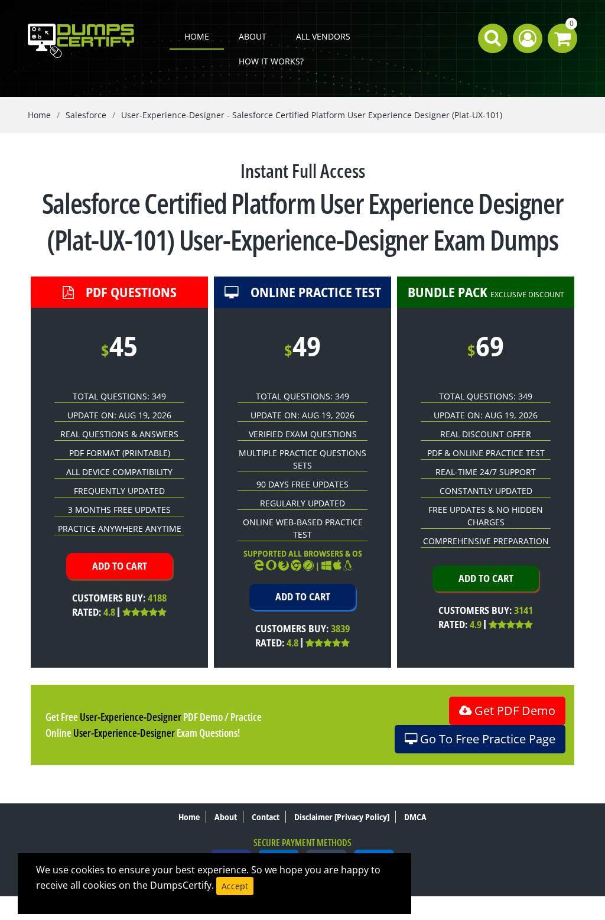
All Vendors (323, 36)
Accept (235, 886)
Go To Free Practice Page (486, 739)
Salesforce (86, 115)
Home (196, 36)
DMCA (415, 817)
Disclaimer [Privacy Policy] (341, 817)
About (252, 36)
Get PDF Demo (513, 711)
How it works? (271, 61)
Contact (265, 817)
